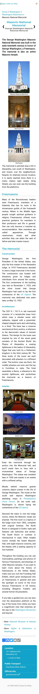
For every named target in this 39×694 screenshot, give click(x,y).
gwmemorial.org (12, 674)
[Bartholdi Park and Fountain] (3, 26)
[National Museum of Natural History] (34, 26)
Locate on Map (14, 658)
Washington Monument (25, 610)
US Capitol (26, 294)
